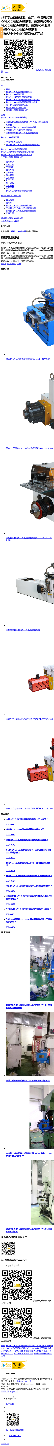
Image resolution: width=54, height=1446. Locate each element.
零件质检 (10, 186)
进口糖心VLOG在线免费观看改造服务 (23, 145)
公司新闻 (10, 203)
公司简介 (10, 162)
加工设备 (10, 183)
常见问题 (10, 213)
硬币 (3, 264)
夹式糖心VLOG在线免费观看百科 (21, 208)
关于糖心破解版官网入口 (17, 105)
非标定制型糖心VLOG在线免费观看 (22, 133)
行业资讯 (10, 200)
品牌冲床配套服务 (14, 142)
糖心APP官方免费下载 (16, 107)
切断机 (9, 125)
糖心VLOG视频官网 (15, 94)
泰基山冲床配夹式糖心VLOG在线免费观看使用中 (28, 1081)
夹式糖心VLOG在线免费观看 (19, 130)
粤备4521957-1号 (24, 1381)
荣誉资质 (10, 167)
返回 (19, 264)
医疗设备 (11, 264)
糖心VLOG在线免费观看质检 (19, 191)
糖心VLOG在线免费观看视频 (19, 97)
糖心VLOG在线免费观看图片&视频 (21, 102)
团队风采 (10, 178)
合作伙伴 (10, 172)
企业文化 (10, 164)
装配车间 (10, 188)
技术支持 (10, 1404)
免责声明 (14, 1391)
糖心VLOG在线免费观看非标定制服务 (23, 100)
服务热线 (6, 221)
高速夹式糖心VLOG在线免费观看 (21, 127)
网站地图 (5, 1391)
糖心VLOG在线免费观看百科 (19, 205)
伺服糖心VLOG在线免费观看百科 (21, 211)
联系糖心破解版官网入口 (17, 110)
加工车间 (10, 180)
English (7, 72)
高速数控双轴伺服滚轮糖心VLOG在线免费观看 (27, 122)
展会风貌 (10, 175)
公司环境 (10, 170)
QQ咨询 (15, 221)
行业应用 (22, 231)
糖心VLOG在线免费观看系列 (19, 92)
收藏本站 (40, 70)
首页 (8, 89)
